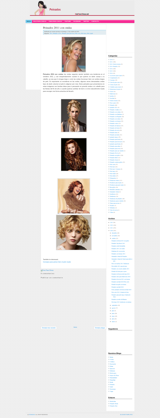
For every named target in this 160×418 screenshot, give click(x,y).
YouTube (67, 21)
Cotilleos (112, 362)
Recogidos (112, 187)
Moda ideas (113, 401)
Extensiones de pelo (115, 89)
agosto (113, 308)
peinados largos (114, 137)
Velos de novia (114, 210)
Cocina (112, 359)
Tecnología (112, 389)
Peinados (112, 105)
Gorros (112, 91)
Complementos (114, 78)
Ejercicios (112, 368)
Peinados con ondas (115, 119)
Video (111, 212)
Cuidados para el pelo (115, 87)
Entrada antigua (100, 328)
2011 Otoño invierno (115, 64)
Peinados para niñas (115, 146)
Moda (111, 382)
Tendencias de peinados (116, 198)
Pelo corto (77, 33)
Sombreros (113, 194)
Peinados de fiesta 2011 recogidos (120, 241)
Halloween (112, 94)
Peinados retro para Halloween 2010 (121, 276)
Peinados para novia (115, 148)
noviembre (114, 235)
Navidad (112, 98)
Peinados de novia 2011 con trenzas (121, 279)
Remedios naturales (115, 189)
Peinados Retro (114, 157)
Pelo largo (83, 33)
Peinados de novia (114, 130)
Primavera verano (114, 180)
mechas (112, 96)
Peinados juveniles (115, 135)
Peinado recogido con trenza (119, 284)
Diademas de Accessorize (118, 251)
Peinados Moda (114, 403)
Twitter (86, 21)
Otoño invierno (114, 100)
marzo (113, 321)
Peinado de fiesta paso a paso (119, 271)
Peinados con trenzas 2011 (118, 254)
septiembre (114, 305)
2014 (111, 73)
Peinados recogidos (115, 155)
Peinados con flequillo (115, 116)
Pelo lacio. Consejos (115, 169)
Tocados (112, 205)
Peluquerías (113, 178)
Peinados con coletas (115, 112)
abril (113, 319)
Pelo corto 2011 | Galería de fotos (120, 292)
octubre (114, 238)
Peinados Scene (114, 160)
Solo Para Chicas (39, 21)
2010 (111, 59)
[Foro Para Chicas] (47, 270)
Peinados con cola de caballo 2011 (120, 269)
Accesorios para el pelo (116, 75)
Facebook (77, 21)
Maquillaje (112, 380)
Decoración (113, 364)
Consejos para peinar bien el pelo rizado (57, 262)
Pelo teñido (113, 176)
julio (113, 310)
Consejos (112, 80)
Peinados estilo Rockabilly (118, 246)
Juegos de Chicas (114, 375)
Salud (111, 387)
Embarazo (112, 371)
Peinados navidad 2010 (118, 287)
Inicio (29, 21)
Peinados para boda (115, 139)
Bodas (111, 357)
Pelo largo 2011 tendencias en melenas (121, 302)
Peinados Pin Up (114, 153)
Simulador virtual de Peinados (119, 256)
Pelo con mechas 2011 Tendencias (120, 263)
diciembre (114, 233)
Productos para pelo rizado (117, 185)
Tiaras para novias (114, 203)
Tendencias (113, 196)
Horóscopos (113, 373)
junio (113, 313)
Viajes (111, 391)
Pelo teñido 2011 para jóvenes (119, 266)
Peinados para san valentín (117, 151)
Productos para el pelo (115, 182)
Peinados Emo (113, 132)
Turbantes (112, 208)
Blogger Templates (126, 414)
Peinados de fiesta (114, 128)
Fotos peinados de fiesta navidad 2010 (121, 289)
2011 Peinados (114, 66)
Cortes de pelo (113, 84)
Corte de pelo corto (115, 82)
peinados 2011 (113, 107)
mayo (113, 316)
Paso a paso (113, 103)
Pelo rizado (90, 33)
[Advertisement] (80, 17)
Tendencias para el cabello (116, 201)
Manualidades (113, 377)
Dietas (111, 366)
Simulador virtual (114, 192)
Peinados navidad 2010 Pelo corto (120, 282)
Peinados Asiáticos (115, 110)
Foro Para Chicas (55, 21)
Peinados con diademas (116, 114)
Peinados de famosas (115, 125)
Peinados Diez (113, 406)
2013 (111, 71)
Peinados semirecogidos (116, 162)
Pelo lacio (112, 167)
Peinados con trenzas (115, 121)
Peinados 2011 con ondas (57, 27)
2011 (51, 33)
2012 (111, 68)
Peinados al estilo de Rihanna (119, 299)
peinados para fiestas (115, 144)
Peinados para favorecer (68, 33)
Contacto (95, 21)
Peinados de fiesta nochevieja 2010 (121, 274)
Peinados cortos (57, 33)
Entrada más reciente (49, 328)
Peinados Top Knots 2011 (118, 243)
